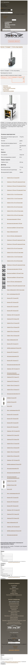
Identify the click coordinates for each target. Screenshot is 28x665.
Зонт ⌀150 (9, 406)
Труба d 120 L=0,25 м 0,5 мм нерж (15, 252)
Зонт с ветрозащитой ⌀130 (13, 294)
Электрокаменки (14, 619)
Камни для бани (14, 617)
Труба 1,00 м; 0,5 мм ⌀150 (13, 451)
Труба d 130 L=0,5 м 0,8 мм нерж (15, 202)
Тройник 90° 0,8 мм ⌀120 (13, 518)
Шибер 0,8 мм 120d (11, 485)
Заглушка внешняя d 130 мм (14, 219)
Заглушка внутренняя (12, 535)
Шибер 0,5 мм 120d (11, 481)
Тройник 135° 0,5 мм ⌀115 (13, 368)
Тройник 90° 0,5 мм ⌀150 (13, 435)
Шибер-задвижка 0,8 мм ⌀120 (14, 530)
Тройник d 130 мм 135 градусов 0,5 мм (16, 190)
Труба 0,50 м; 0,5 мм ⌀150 (13, 443)
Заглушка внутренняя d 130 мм (14, 223)
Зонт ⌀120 (9, 489)
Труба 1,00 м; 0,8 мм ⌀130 (13, 335)
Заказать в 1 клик (6, 77)
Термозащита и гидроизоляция (14, 623)
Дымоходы (14, 609)
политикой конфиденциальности (14, 562)
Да (1, 8)
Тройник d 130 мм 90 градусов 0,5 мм (16, 285)
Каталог (7, 23)
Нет (3, 8)
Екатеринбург (6, 2)
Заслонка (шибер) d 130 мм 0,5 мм (15, 273)
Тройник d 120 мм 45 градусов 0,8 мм (16, 265)
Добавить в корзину (17, 77)
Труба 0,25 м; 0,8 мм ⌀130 (13, 327)
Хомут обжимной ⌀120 (12, 522)
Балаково (5, 16)
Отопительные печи (14, 603)
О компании (8, 22)
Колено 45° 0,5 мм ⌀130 (12, 298)
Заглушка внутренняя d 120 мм (14, 269)
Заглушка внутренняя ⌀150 (13, 472)
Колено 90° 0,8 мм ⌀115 (12, 360)
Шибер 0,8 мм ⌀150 (11, 402)
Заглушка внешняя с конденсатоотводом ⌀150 (13, 477)
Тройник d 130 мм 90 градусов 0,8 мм (16, 182)
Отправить (3, 563)
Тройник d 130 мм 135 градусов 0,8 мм (16, 186)
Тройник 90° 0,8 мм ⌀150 (13, 439)
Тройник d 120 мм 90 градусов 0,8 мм (16, 244)
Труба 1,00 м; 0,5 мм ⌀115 (13, 385)
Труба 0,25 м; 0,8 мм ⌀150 (13, 447)
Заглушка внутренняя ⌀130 (13, 364)
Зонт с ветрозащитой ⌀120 (13, 493)
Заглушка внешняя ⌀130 (13, 356)
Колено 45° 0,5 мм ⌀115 (12, 343)
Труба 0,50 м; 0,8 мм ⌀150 (13, 456)
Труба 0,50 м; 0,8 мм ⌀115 (13, 389)
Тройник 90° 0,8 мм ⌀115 (13, 381)
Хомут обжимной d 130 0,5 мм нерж (15, 289)
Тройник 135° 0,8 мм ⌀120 (13, 526)
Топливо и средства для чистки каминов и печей (14, 620)
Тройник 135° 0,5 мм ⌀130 (13, 314)
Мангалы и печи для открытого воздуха (14, 615)
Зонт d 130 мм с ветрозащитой (14, 281)
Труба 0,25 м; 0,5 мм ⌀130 (13, 323)
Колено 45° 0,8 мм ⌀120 (12, 501)
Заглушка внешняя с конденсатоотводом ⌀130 (13, 373)
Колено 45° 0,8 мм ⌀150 (12, 418)
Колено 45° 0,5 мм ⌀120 (12, 497)
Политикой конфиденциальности (12, 662)
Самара (5, 17)
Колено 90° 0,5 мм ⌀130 (12, 306)
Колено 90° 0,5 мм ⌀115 (12, 352)
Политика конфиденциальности (14, 594)
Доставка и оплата (10, 24)
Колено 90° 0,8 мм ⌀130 (12, 310)
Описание (5, 85)
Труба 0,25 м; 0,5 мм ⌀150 (13, 177)
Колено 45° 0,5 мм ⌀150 (12, 414)
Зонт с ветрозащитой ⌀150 (13, 410)
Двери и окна (14, 612)
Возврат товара (14, 593)
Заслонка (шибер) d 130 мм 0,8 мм (15, 277)
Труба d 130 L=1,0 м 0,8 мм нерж (15, 194)
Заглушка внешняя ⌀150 (13, 468)
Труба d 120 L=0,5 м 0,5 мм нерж (15, 248)
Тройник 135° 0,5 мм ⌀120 (13, 510)
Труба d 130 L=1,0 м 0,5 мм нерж (15, 198)
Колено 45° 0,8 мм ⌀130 (12, 302)
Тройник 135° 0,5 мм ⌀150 (13, 431)
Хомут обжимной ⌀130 (12, 339)
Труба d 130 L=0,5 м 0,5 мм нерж (15, 206)
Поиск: (2, 11)
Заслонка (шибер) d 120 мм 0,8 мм (15, 227)
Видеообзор (6, 89)
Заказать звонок (14, 41)
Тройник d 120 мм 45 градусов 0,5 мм (16, 240)
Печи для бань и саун (14, 601)
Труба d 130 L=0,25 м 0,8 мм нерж (15, 211)
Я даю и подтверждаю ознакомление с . (13, 662)
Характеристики (7, 87)
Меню (14, 19)
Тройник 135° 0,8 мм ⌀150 (13, 460)
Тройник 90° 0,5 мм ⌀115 (13, 377)
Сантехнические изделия (14, 622)
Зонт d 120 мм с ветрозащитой (14, 236)
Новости (7, 26)
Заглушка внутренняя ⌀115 (13, 393)
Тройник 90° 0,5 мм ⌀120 (13, 514)
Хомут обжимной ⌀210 (12, 231)
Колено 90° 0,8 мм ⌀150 (12, 427)
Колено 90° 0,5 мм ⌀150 (12, 422)
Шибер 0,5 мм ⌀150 (11, 397)
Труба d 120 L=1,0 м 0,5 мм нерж (15, 256)
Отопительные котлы (14, 604)
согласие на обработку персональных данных (12, 661)
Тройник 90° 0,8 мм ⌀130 (13, 319)
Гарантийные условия (8, 91)
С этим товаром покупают (9, 88)
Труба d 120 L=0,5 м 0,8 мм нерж (15, 260)
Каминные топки (14, 606)
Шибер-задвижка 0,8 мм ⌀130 (14, 348)
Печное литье (14, 614)
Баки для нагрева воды (14, 611)
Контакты (7, 27)
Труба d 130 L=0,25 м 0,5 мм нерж (15, 215)
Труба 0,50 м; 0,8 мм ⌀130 (13, 331)
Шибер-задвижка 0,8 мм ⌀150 (14, 464)
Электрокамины (14, 608)
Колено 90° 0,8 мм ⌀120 (12, 506)
